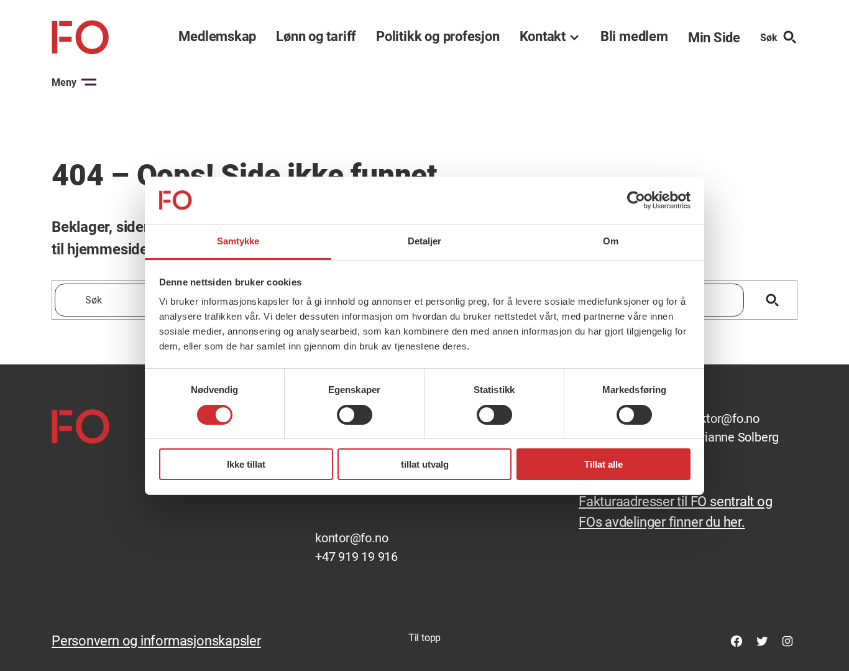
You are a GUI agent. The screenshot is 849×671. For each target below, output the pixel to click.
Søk (769, 38)
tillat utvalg (425, 464)
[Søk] (772, 300)
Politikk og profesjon (437, 37)
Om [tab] (610, 241)
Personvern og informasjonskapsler (156, 641)
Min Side (714, 37)
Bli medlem (634, 37)
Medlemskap (217, 37)
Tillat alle (603, 464)
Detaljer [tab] (425, 241)
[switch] (354, 415)
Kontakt (543, 37)
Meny (64, 82)
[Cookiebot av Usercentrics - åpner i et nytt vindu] (636, 200)
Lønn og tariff (316, 37)
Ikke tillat (246, 464)
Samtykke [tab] (238, 241)
